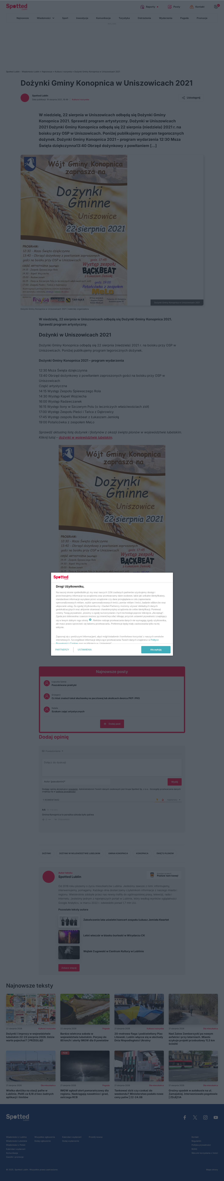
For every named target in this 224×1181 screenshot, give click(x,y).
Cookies (74, 643)
